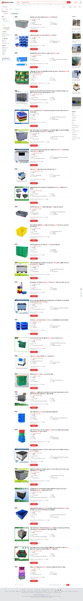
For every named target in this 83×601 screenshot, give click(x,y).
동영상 (16, 16)
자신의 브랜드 (5, 43)
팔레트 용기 (38, 4)
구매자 (64, 6)
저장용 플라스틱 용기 (75, 130)
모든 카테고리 (5, 6)
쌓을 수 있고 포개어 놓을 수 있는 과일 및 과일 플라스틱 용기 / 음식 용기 (76, 29)
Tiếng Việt (69, 591)
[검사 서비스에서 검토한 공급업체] (7, 27)
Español (28, 591)
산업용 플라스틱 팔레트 (76, 137)
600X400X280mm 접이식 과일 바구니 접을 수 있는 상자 (44, 53)
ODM (4, 41)
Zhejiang (4, 48)
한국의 (49, 591)
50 (22, 584)
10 (17, 584)
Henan (4, 51)
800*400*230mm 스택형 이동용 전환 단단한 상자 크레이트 (46, 207)
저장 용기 (34, 4)
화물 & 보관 (5, 19)
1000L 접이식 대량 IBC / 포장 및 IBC (42, 356)
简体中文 (13, 591)
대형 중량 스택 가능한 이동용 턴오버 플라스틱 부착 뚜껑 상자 (76, 108)
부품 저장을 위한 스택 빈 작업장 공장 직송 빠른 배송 (44, 411)
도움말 (70, 6)
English (10, 591)
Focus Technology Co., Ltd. (43, 594)
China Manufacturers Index (39, 592)
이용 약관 (44, 597)
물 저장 (21, 4)
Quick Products (31, 592)
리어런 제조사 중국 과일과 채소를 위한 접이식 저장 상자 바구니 (46, 338)
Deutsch (32, 591)
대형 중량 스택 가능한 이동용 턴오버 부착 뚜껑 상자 (43, 17)
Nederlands (55, 591)
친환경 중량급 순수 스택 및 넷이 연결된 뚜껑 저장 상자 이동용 (47, 567)
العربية (52, 591)
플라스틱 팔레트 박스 (50, 4)
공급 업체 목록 (14, 13)
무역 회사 (5, 33)
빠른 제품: (17, 4)
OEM (4, 40)
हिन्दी (59, 591)
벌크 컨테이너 (30, 4)
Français (24, 591)
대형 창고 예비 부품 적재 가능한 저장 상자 (43, 35)
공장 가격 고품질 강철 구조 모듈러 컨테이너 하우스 (76, 55)
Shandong (5, 47)
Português (36, 591)
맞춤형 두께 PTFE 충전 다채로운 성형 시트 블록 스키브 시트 (76, 67)
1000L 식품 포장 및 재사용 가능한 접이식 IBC (43, 169)
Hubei (4, 53)
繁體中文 (17, 591)
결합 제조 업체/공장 (7, 34)
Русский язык (44, 591)
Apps (75, 6)
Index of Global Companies (57, 592)
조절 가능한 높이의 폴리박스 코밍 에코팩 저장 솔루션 (76, 80)
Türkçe (66, 591)
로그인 (80, 2)
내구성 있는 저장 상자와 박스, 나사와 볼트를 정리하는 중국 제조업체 (49, 320)
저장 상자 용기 (74, 136)
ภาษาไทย (62, 591)
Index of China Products (48, 592)
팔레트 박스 (25, 4)
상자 (41, 4)
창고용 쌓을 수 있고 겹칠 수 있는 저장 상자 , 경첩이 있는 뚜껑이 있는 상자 (49, 282)
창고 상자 (44, 4)
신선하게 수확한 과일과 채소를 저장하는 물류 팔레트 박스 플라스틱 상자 (76, 93)
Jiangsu (4, 50)
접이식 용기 (74, 132)
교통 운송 (3, 18)
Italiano (40, 591)
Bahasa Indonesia (75, 591)
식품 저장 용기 (74, 134)
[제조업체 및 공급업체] (7, 2)
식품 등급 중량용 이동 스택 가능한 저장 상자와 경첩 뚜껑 (45, 244)
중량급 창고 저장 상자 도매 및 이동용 (41, 374)
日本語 (21, 591)
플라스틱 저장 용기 (57, 4)
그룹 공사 (4, 36)
